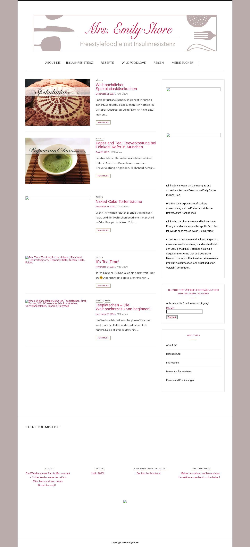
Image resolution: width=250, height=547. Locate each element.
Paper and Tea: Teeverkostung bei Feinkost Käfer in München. (126, 145)
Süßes (99, 80)
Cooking (48, 469)
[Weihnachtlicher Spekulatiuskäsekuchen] (57, 102)
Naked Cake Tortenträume (119, 201)
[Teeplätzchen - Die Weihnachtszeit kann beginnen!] (57, 303)
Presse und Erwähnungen (180, 380)
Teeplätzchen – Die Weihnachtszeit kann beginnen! (123, 307)
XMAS (107, 301)
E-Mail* (170, 308)
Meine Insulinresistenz (178, 371)
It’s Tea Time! (107, 262)
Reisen (159, 62)
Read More (103, 122)
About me (53, 62)
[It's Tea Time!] (57, 259)
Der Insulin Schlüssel (149, 473)
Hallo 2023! (97, 473)
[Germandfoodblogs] (125, 502)
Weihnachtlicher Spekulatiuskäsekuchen (116, 87)
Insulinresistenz (79, 62)
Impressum (172, 362)
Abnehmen (140, 469)
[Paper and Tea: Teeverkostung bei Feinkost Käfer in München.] (57, 160)
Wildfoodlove (134, 62)
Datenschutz (173, 353)
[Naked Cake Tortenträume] (57, 219)
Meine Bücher (182, 62)
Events (100, 139)
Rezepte (107, 62)
